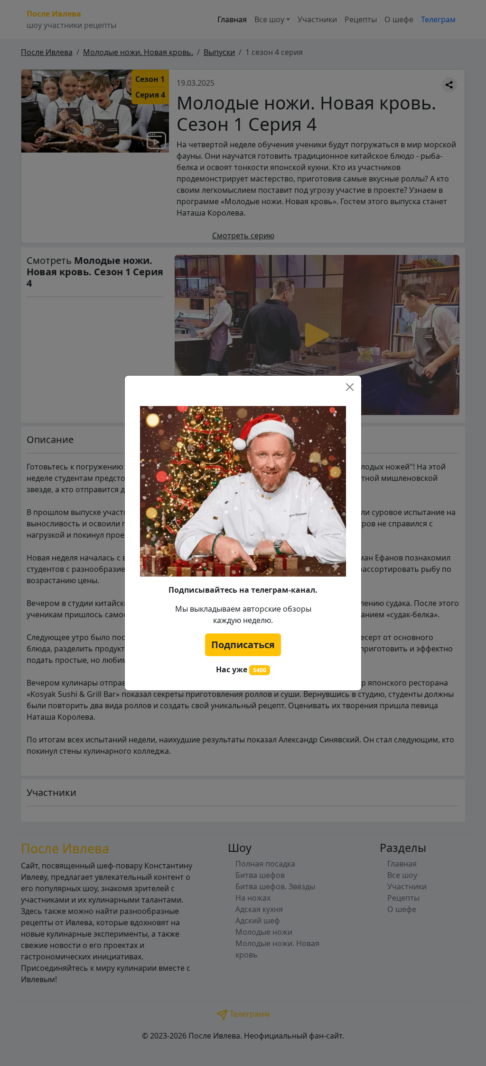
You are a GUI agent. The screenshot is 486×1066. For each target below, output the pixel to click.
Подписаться (243, 644)
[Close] (349, 387)
